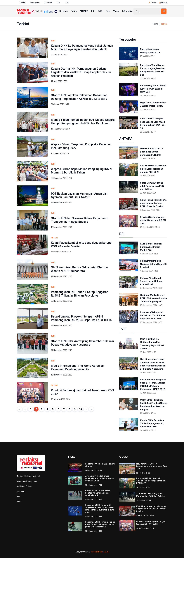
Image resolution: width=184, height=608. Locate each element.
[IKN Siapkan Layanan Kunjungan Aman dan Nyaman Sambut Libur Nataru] (32, 195)
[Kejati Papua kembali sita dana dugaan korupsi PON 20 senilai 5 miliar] (32, 244)
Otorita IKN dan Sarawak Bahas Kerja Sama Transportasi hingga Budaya (79, 220)
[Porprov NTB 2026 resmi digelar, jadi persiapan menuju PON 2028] (128, 169)
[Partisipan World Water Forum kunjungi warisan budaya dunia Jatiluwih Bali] (128, 69)
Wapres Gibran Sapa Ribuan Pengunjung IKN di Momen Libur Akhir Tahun (81, 170)
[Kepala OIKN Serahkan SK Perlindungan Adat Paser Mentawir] (128, 424)
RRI (58, 2)
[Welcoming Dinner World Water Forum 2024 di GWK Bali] (128, 89)
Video (116, 11)
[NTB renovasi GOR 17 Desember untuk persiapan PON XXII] (128, 152)
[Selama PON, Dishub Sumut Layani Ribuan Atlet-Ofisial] (128, 282)
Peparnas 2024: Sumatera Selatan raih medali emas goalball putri (97, 493)
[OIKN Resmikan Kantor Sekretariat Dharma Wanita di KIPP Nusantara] (32, 269)
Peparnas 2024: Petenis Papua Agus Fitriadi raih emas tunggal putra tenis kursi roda (100, 524)
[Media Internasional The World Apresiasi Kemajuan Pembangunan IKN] (32, 367)
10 (80, 409)
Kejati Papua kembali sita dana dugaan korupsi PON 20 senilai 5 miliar (153, 203)
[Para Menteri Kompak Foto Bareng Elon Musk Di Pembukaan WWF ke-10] (128, 122)
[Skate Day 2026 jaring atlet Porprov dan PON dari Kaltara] (128, 187)
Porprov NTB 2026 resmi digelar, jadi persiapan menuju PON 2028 (153, 168)
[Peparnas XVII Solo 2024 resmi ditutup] (75, 467)
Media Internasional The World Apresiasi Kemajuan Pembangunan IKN (77, 367)
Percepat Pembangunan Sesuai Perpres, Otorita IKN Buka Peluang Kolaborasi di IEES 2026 (153, 384)
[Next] (86, 409)
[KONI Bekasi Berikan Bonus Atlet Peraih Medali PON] (128, 248)
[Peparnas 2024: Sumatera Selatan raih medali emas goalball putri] (75, 495)
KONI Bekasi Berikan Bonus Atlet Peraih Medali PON (151, 246)
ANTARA (48, 2)
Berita (74, 11)
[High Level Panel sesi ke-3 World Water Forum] (128, 106)
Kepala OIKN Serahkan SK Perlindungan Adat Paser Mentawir (152, 423)
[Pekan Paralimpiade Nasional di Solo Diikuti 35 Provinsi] (128, 265)
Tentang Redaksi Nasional (28, 476)
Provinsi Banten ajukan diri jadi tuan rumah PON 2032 (153, 220)
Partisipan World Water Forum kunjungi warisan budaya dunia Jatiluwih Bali (152, 70)
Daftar (154, 2)
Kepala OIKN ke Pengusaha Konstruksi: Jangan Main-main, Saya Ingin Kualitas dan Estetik (82, 47)
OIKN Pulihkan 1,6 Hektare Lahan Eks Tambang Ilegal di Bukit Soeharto (152, 344)
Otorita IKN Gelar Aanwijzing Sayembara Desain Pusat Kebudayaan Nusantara (82, 342)
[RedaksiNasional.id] (31, 465)
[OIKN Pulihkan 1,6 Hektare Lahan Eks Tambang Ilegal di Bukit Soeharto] (128, 343)
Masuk (164, 2)
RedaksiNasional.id (99, 552)
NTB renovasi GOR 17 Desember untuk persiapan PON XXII (151, 151)
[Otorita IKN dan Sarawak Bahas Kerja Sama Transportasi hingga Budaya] (32, 220)
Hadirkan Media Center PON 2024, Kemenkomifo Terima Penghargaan (153, 298)
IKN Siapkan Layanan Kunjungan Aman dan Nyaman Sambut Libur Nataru (79, 195)
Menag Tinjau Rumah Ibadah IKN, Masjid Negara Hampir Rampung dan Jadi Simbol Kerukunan (83, 121)
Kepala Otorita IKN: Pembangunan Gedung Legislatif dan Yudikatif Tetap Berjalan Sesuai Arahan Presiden (81, 72)
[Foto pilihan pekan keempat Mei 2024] (128, 53)
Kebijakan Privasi (24, 486)
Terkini (22, 2)
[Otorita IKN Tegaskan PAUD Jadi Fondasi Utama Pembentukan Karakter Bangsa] (128, 404)
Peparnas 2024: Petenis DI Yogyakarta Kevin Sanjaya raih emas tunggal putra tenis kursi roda (99, 508)
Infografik (127, 11)
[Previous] (25, 409)
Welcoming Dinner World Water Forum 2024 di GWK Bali (153, 88)
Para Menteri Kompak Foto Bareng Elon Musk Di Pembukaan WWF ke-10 (152, 123)
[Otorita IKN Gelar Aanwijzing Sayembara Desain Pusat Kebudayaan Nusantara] (32, 343)
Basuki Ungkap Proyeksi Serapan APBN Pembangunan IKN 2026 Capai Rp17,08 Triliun (81, 318)
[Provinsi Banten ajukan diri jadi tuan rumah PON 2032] (32, 392)
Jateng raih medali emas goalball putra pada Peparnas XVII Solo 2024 (99, 478)
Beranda (63, 11)
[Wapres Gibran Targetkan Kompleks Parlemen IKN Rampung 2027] (32, 146)
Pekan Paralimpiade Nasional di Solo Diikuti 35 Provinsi (153, 264)
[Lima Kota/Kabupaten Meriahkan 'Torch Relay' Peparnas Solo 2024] (128, 316)
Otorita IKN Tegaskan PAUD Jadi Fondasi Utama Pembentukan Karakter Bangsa (153, 404)
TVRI (67, 2)
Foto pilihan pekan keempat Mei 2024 (150, 51)
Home (155, 24)
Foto (107, 11)
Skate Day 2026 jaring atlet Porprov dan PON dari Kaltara (152, 186)
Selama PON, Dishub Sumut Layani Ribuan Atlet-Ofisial (151, 281)
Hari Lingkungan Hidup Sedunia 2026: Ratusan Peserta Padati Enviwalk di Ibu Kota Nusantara (152, 364)
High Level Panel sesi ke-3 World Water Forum (153, 104)
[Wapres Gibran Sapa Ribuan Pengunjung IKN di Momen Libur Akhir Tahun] (32, 171)
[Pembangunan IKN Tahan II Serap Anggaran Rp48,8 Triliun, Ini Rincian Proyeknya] (32, 294)
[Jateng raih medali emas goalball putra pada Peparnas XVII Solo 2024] (75, 480)
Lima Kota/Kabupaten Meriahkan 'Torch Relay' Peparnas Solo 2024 (152, 315)
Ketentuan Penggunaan (27, 481)
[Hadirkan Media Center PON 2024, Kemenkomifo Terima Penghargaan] (128, 299)
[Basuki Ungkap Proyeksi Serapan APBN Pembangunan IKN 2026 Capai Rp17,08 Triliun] (32, 318)
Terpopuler (34, 2)
